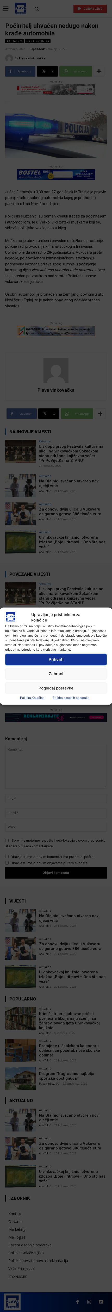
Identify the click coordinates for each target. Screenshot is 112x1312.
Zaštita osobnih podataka (71, 697)
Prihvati (56, 659)
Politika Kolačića (32, 697)
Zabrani (56, 673)
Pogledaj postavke (56, 688)
